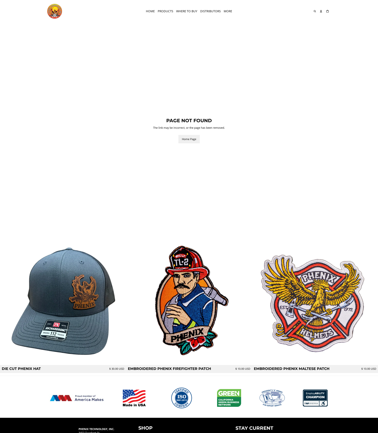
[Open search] (315, 11)
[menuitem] (150, 11)
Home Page (189, 139)
